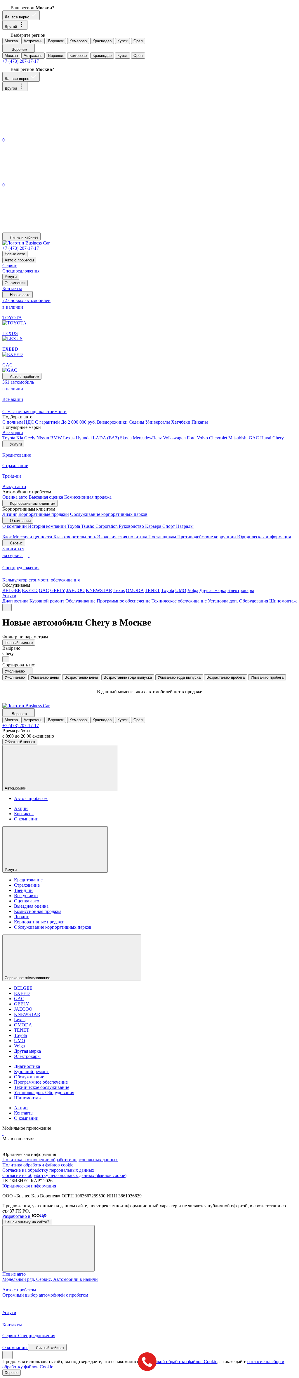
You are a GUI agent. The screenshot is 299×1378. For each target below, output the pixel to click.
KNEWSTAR (99, 590)
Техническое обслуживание (179, 600)
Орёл (138, 41)
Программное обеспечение (123, 600)
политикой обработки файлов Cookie (180, 1361)
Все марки (12, 432)
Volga (192, 590)
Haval (266, 437)
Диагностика (15, 600)
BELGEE (11, 590)
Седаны (137, 422)
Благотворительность (75, 536)
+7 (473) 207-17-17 (20, 61)
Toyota (9, 437)
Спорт (169, 526)
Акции (21, 808)
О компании (15, 283)
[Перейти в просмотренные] (46, 229)
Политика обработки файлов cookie (37, 1164)
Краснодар (102, 41)
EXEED (30, 590)
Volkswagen (175, 437)
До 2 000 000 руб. (79, 422)
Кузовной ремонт (46, 600)
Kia (20, 437)
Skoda (126, 437)
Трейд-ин (23, 890)
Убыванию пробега (267, 677)
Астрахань (33, 41)
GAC (254, 437)
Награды (185, 526)
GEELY (57, 590)
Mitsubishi (238, 437)
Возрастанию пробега (225, 677)
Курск (122, 41)
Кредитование (28, 879)
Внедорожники (113, 422)
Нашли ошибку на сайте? (27, 1222)
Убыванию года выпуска (179, 677)
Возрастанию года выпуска (128, 677)
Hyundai (84, 437)
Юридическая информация (264, 536)
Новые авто (15, 254)
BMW (56, 437)
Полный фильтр (19, 642)
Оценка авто (15, 497)
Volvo (203, 437)
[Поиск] (46, 133)
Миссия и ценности (33, 536)
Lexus (69, 437)
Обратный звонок (20, 742)
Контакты (12, 288)
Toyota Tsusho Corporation (93, 526)
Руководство (132, 526)
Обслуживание (80, 600)
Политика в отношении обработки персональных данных (60, 1159)
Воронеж (56, 41)
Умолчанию (15, 677)
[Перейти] (3, 1133)
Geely (30, 437)
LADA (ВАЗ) (106, 437)
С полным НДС (18, 422)
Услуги (11, 277)
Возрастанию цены (81, 677)
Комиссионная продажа (88, 497)
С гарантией (48, 422)
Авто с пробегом (19, 260)
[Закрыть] (48, 1248)
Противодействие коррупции (207, 536)
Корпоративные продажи (43, 514)
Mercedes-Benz (148, 437)
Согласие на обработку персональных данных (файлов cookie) (64, 1175)
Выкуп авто (26, 895)
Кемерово (78, 41)
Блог (7, 536)
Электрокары (240, 590)
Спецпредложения (20, 270)
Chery (278, 437)
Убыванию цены (45, 677)
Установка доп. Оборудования (238, 600)
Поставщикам (162, 536)
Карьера (153, 526)
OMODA (135, 590)
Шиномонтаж (283, 600)
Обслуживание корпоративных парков (108, 514)
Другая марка (212, 590)
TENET (152, 590)
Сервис (9, 265)
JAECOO (75, 590)
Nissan (43, 437)
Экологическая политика (122, 536)
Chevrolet (218, 437)
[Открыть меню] (7, 607)
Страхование (27, 885)
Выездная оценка (46, 497)
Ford (192, 437)
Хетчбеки (181, 422)
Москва (11, 41)
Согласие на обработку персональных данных (48, 1170)
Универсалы (158, 422)
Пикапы (200, 422)
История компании (47, 526)
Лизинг (9, 514)
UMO (180, 590)
